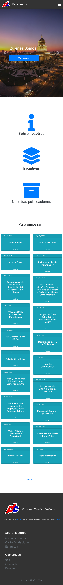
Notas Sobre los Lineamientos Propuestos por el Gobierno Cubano (15, 407)
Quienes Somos (15, 538)
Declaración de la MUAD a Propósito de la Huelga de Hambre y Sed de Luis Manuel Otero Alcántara (47, 289)
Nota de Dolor (15, 262)
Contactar (12, 564)
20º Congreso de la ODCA (15, 337)
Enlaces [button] (10, 568)
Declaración (15, 242)
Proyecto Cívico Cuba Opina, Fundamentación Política (47, 318)
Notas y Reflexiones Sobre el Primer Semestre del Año (15, 381)
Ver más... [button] (24, 58)
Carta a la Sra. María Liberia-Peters (47, 434)
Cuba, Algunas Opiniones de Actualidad (15, 433)
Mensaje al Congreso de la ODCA (47, 412)
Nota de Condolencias (47, 365)
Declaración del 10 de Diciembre (47, 343)
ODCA (19, 519)
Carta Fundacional (17, 542)
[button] (4, 53)
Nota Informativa (47, 242)
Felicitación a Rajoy (15, 359)
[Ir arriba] (59, 565)
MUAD (57, 519)
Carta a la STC (15, 455)
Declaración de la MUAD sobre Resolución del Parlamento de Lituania (15, 287)
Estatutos (11, 546)
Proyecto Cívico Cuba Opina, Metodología (15, 314)
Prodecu (18, 4)
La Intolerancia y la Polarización (47, 263)
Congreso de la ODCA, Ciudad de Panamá (48, 389)
